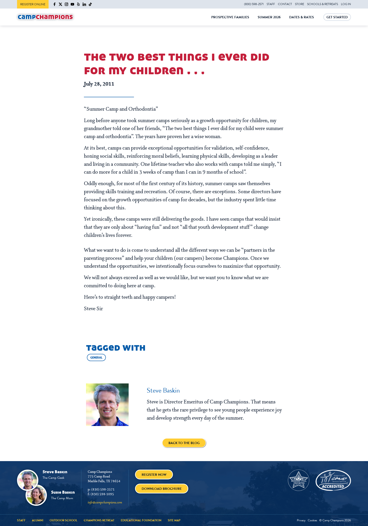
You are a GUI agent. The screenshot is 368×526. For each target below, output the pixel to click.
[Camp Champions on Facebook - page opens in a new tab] (54, 4)
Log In (346, 4)
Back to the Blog (184, 442)
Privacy (301, 520)
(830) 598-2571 (254, 4)
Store (299, 4)
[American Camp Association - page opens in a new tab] (333, 480)
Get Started (337, 18)
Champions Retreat (99, 520)
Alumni (37, 520)
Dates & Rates (301, 20)
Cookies (312, 520)
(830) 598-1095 (102, 494)
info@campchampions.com (105, 503)
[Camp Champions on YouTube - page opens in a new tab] (72, 4)
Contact (285, 4)
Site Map (174, 520)
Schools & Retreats (322, 4)
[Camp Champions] (45, 17)
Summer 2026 (269, 20)
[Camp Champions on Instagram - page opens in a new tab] (66, 4)
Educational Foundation (141, 520)
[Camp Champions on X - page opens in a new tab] (60, 4)
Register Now (154, 474)
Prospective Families (230, 20)
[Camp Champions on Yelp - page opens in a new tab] (78, 4)
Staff (271, 4)
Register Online (32, 4)
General (96, 357)
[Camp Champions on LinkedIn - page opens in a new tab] (84, 4)
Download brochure (162, 488)
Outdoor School (63, 520)
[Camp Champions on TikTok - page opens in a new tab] (90, 4)
